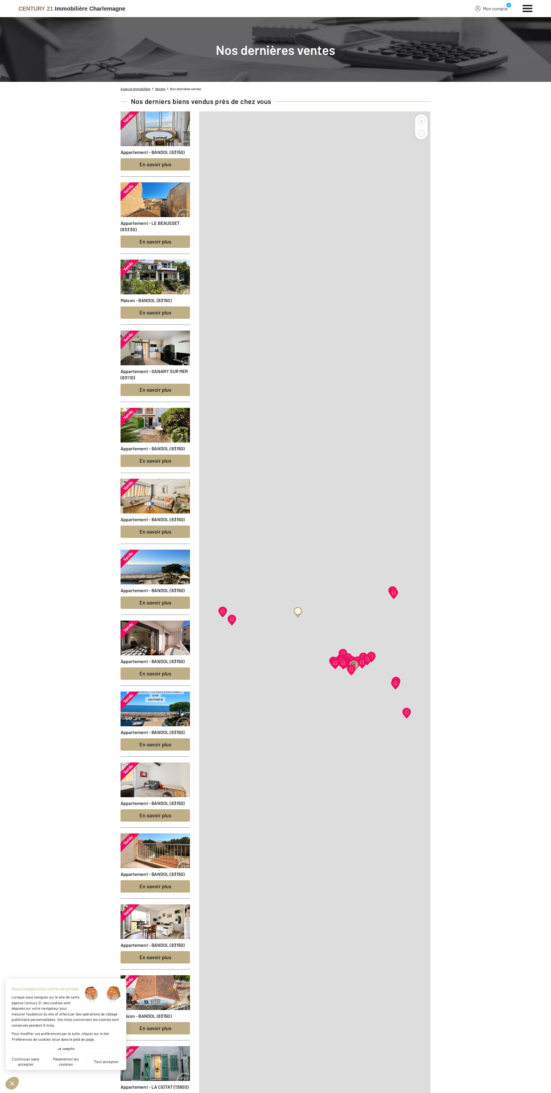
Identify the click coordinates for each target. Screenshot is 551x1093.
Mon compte (495, 8)
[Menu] (528, 7)
